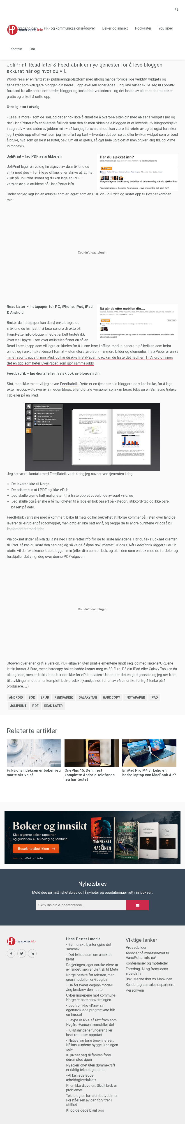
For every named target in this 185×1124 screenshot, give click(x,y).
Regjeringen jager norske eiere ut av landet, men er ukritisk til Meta (92, 967)
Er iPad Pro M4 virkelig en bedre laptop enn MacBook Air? (149, 772)
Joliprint (18, 706)
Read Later (53, 706)
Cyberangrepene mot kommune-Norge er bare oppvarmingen (91, 997)
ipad (154, 697)
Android (16, 697)
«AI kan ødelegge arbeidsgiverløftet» (81, 1077)
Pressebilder (136, 947)
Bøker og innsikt (115, 28)
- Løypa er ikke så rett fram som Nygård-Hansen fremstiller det (91, 1022)
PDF (35, 706)
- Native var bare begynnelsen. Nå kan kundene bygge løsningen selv (92, 1045)
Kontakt (16, 49)
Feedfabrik (64, 697)
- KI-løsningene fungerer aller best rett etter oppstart (89, 1032)
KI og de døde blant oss (85, 1110)
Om (32, 49)
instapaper (135, 697)
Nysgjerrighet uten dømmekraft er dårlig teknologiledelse (90, 1067)
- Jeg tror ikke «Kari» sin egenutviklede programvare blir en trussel (90, 1010)
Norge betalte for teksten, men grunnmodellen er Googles (90, 977)
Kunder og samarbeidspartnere (150, 985)
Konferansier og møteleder (147, 963)
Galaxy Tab (88, 697)
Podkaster (143, 28)
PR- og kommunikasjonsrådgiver (69, 28)
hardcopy (111, 697)
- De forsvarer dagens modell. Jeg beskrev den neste (89, 987)
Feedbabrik (69, 384)
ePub (45, 697)
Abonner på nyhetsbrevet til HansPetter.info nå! (147, 955)
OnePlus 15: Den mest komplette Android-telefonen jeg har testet (90, 775)
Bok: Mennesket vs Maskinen (149, 979)
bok (32, 697)
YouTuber (166, 28)
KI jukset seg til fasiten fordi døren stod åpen (88, 1057)
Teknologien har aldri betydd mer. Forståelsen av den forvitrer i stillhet (92, 1100)
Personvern (135, 990)
